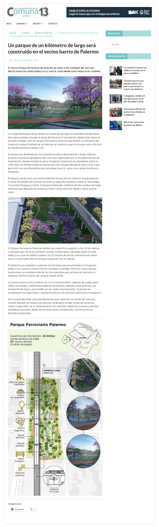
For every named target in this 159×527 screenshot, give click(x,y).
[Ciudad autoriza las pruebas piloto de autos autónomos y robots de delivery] (116, 84)
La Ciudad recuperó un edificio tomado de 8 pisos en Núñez (135, 70)
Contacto (52, 23)
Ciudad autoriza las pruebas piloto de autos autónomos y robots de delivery (134, 85)
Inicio (8, 23)
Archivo (37, 23)
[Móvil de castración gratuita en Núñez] (116, 125)
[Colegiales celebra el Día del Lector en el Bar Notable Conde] (116, 99)
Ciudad (25, 33)
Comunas (21, 23)
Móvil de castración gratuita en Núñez (134, 123)
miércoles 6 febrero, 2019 (25, 60)
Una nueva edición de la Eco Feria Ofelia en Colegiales (134, 112)
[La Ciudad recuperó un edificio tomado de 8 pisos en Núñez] (116, 70)
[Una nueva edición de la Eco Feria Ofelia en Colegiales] (116, 112)
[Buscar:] (128, 44)
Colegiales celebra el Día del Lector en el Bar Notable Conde (134, 98)
